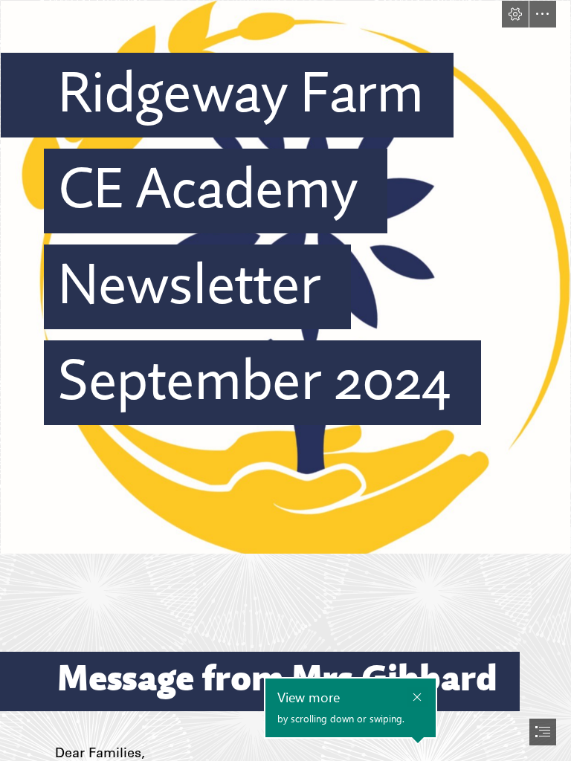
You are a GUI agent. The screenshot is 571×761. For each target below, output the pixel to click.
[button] (515, 14)
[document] (285, 380)
